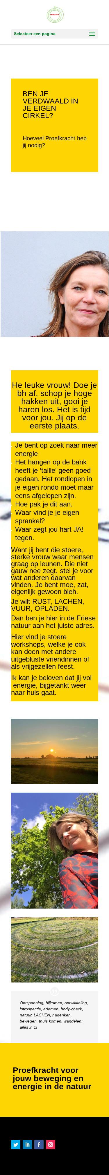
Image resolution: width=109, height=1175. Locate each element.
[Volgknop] (15, 1144)
